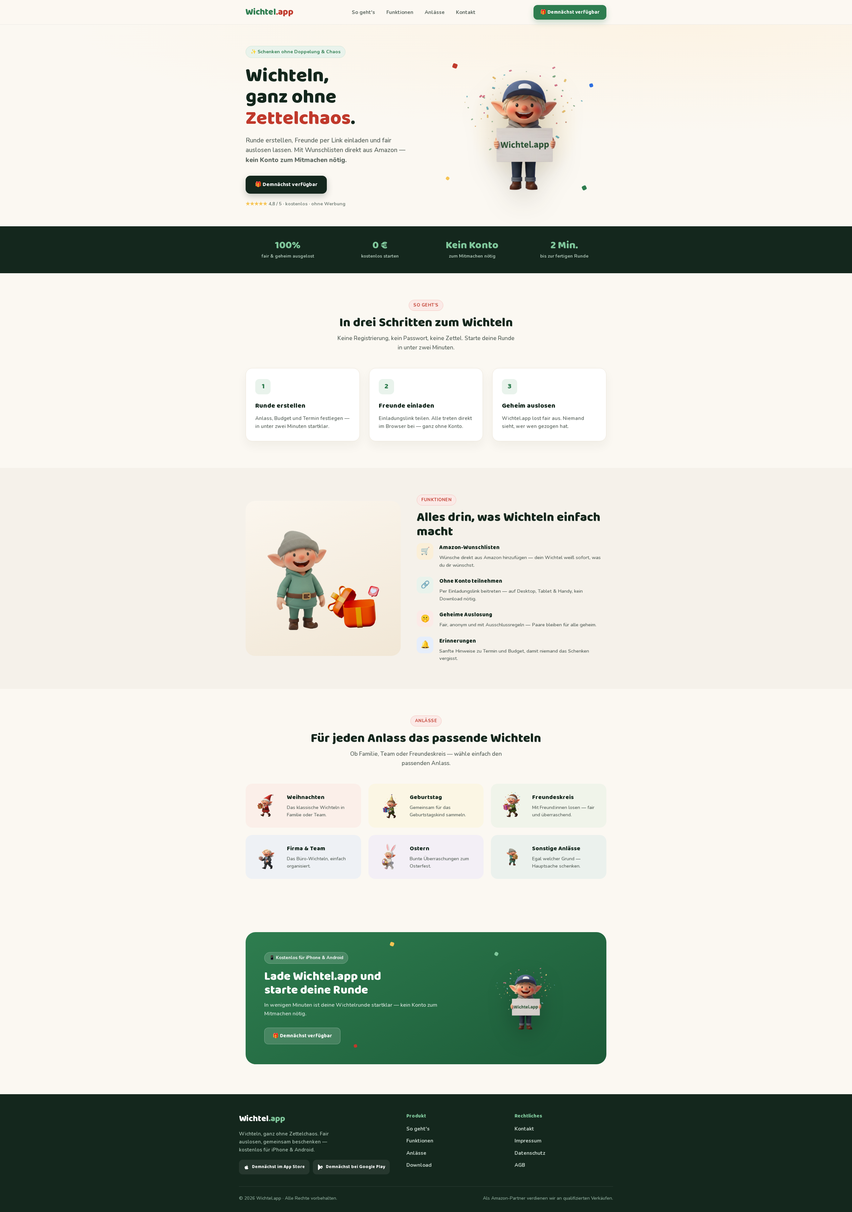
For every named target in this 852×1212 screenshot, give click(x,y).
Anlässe (435, 12)
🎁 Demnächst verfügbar (570, 12)
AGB (520, 1165)
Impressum (528, 1140)
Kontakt (466, 12)
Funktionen (399, 12)
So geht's (363, 12)
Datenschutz (530, 1153)
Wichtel (270, 12)
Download (419, 1165)
